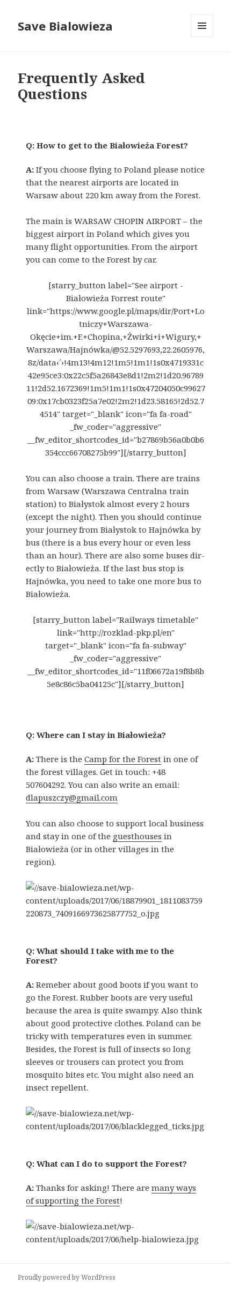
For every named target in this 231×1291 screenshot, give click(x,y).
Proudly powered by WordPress (67, 1277)
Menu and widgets (202, 36)
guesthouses (137, 836)
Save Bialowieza (65, 26)
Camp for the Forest (122, 758)
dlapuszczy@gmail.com (72, 797)
